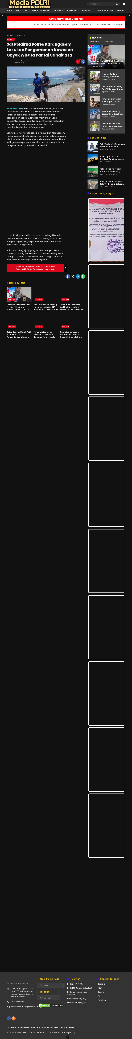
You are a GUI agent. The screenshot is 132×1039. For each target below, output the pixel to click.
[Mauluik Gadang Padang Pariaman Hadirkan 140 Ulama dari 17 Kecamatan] (46, 294)
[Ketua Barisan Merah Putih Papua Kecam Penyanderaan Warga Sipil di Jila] (19, 321)
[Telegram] (78, 276)
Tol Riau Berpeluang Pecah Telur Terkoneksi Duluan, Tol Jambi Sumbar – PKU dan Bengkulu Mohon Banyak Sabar (112, 182)
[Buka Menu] (123, 3)
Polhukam (102, 1000)
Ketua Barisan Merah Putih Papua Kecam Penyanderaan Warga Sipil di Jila (19, 334)
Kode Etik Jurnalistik (76, 988)
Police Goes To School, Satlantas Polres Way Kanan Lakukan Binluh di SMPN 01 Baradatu (111, 170)
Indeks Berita (73, 1002)
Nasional (10, 39)
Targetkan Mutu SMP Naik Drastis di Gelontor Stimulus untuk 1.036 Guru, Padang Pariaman (19, 307)
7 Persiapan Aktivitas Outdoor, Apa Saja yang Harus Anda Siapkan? (111, 157)
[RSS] (13, 1018)
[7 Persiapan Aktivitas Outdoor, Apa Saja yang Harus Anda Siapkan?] (93, 159)
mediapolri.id (42, 1032)
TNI (99, 996)
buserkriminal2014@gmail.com (25, 1006)
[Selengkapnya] (122, 37)
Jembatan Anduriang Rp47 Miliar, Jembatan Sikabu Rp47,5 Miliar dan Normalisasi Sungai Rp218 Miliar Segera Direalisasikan (72, 307)
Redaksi (16, 61)
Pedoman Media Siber (77, 992)
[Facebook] (67, 276)
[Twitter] (73, 276)
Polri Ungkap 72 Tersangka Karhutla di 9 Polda (112, 145)
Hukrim (101, 992)
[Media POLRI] (29, 3)
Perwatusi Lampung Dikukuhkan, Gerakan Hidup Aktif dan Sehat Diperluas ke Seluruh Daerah (44, 334)
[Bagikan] (83, 61)
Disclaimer (72, 998)
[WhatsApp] (83, 276)
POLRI (100, 988)
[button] (117, 4)
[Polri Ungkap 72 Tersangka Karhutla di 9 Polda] (93, 146)
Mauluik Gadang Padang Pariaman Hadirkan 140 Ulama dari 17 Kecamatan (46, 307)
